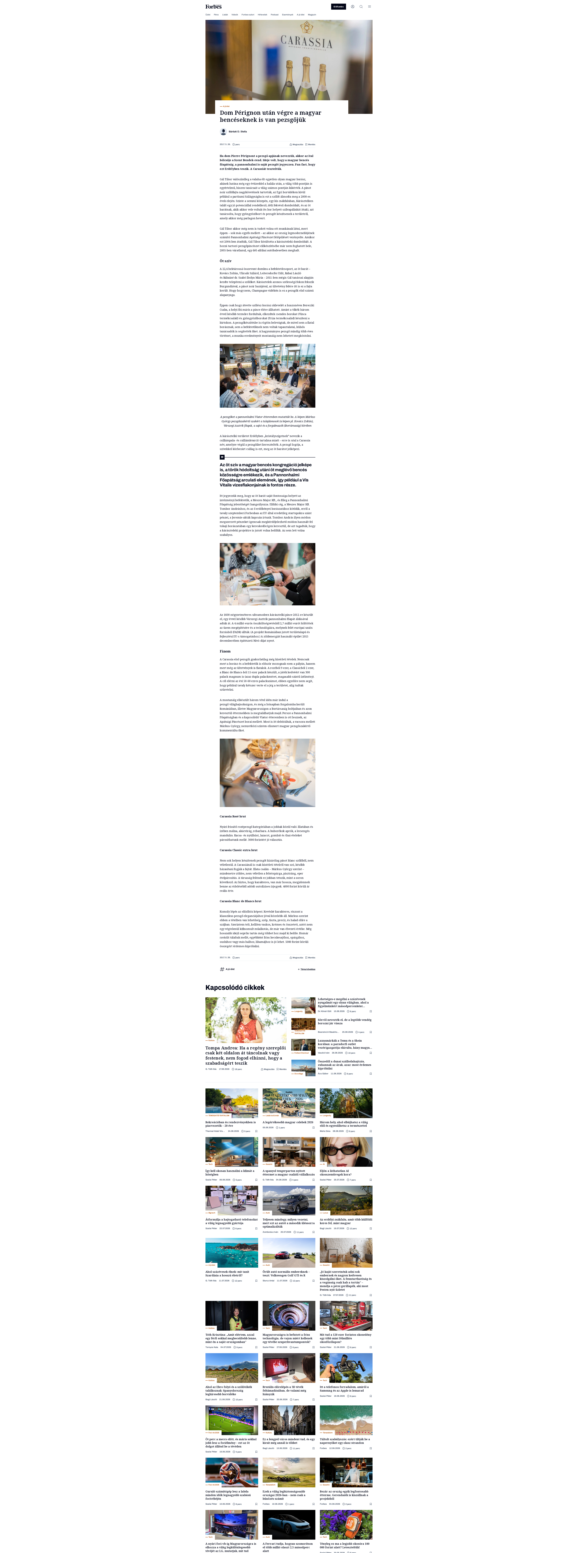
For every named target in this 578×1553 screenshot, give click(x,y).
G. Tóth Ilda (210, 1069)
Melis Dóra (325, 1131)
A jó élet (300, 15)
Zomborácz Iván (270, 1232)
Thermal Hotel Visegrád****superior (215, 1131)
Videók (235, 15)
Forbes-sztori (248, 15)
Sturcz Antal (268, 1281)
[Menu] (370, 7)
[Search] (361, 7)
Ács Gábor (323, 1073)
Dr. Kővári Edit (324, 1011)
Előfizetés (339, 7)
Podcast (274, 15)
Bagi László (325, 1228)
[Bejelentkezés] (353, 7)
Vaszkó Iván (323, 1053)
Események (287, 15)
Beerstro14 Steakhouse (329, 1032)
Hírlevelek (262, 15)
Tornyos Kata (211, 1347)
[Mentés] (371, 1011)
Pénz (216, 15)
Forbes (323, 1448)
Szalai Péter (211, 1180)
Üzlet (207, 15)
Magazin (312, 15)
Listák (225, 15)
